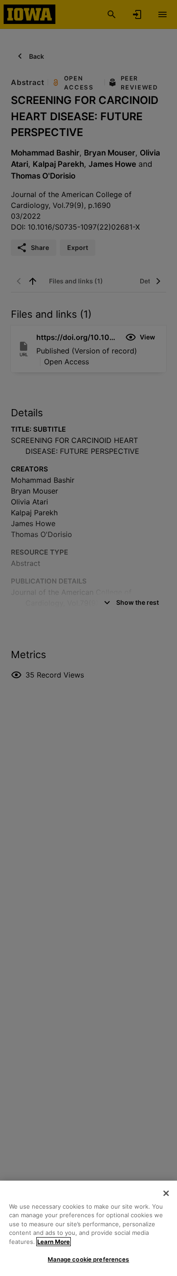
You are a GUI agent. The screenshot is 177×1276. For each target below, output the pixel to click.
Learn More (53, 1241)
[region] (88, 1228)
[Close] (166, 1193)
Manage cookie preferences (88, 1259)
